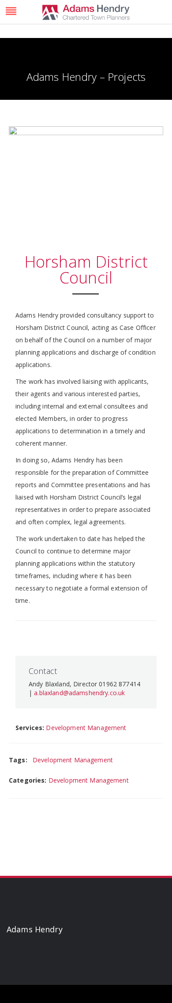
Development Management (86, 727)
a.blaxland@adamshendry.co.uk (79, 693)
